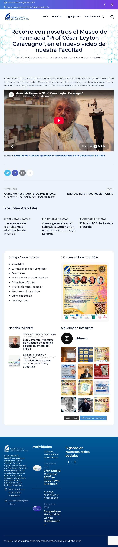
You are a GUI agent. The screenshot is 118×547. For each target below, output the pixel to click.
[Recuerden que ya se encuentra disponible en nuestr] (101, 387)
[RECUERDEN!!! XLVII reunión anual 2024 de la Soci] (68, 387)
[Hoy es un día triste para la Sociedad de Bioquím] (68, 404)
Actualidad (17, 264)
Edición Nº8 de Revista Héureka (96, 225)
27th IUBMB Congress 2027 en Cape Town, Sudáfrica (37, 363)
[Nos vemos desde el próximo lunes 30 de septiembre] (101, 354)
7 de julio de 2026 (35, 336)
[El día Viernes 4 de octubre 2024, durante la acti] (68, 371)
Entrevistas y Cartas (17, 219)
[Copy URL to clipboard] (30, 173)
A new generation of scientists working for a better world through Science (59, 228)
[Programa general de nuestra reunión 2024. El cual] (85, 354)
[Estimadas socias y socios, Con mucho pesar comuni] (85, 371)
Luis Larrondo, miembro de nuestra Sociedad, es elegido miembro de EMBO (38, 344)
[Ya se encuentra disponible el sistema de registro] (101, 404)
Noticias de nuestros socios (27, 286)
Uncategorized (19, 300)
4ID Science (74, 541)
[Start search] (112, 17)
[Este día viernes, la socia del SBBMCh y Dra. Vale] (101, 371)
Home (17, 58)
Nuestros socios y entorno (26, 291)
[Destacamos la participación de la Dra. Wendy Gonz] (68, 354)
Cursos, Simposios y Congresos (29, 268)
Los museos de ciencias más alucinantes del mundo (15, 228)
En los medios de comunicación (29, 277)
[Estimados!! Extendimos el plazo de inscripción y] (85, 387)
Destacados (18, 273)
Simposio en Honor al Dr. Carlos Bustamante (52, 518)
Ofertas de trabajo (21, 295)
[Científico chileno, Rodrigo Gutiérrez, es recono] (85, 404)
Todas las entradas (34, 58)
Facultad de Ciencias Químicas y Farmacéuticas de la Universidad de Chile (59, 155)
